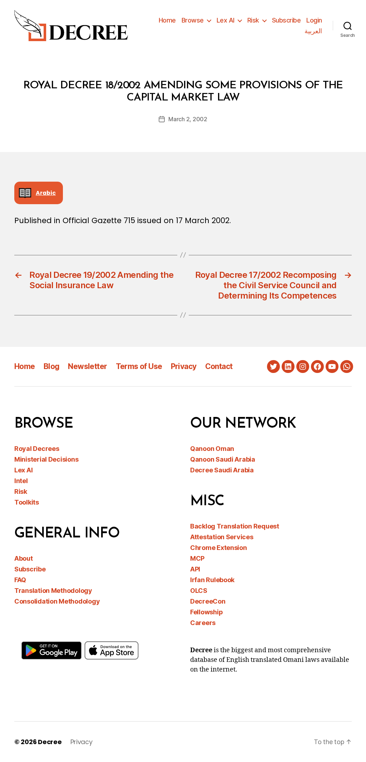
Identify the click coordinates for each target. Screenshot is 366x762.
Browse (193, 20)
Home (167, 20)
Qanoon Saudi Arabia (222, 459)
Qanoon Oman (212, 448)
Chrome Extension (218, 547)
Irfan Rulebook (212, 580)
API (195, 569)
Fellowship (206, 612)
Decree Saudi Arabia (222, 470)
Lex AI (225, 20)
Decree (49, 741)
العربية (313, 31)
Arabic (46, 193)
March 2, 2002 (187, 119)
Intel (21, 481)
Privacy (184, 366)
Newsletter (87, 366)
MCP (197, 558)
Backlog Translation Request (234, 526)
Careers (203, 622)
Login (314, 20)
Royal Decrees (36, 448)
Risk (253, 20)
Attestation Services (221, 537)
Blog (52, 366)
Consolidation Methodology (57, 601)
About (23, 558)
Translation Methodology (53, 590)
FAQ (20, 580)
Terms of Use (139, 366)
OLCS (198, 590)
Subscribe (286, 20)
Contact (219, 366)
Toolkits (26, 502)
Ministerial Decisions (46, 459)
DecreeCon (208, 601)
